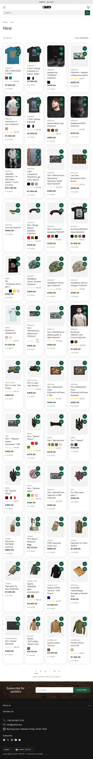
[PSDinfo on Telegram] (19, 740)
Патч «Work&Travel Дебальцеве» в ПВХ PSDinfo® (55, 335)
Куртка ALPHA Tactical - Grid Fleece (53, 590)
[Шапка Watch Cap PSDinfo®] (56, 107)
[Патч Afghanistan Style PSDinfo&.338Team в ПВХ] (56, 370)
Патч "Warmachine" (56, 440)
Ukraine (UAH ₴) (24, 749)
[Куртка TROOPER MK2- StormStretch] (34, 569)
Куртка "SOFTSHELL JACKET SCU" (33, 641)
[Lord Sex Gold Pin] (13, 212)
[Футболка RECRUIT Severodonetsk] (79, 213)
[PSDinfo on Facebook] (4, 740)
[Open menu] (4, 7)
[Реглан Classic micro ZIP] (79, 626)
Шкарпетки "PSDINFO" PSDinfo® (52, 75)
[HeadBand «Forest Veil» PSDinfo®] (56, 266)
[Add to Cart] (18, 48)
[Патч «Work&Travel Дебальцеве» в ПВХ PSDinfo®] (56, 315)
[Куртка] (34, 624)
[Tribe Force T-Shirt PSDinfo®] (13, 106)
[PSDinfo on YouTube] (15, 740)
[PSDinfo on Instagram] (11, 740)
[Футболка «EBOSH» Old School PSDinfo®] (79, 315)
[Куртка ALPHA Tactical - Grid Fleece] (56, 571)
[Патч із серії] (13, 370)
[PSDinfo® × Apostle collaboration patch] (79, 56)
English (7, 749)
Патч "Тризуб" (77, 440)
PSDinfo (21, 754)
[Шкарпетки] (56, 56)
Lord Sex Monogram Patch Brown (78, 178)
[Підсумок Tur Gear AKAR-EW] (13, 571)
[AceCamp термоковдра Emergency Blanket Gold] (79, 571)
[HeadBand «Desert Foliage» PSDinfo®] (79, 266)
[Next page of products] (59, 671)
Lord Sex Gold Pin (13, 227)
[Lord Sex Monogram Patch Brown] (79, 159)
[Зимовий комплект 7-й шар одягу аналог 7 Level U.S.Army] (13, 158)
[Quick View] (18, 54)
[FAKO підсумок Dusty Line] (56, 526)
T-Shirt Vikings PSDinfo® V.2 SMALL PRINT (33, 71)
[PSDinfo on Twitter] (8, 740)
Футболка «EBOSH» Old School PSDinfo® (78, 335)
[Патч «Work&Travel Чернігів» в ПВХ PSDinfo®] (56, 476)
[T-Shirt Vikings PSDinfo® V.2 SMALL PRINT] (34, 54)
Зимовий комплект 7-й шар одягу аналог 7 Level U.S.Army (11, 179)
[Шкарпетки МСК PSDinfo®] (79, 107)
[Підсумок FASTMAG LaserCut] (13, 526)
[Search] (87, 12)
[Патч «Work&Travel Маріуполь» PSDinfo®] (34, 313)
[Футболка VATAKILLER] (13, 315)
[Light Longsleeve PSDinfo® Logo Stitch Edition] (34, 157)
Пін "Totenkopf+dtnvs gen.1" (13, 284)
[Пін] (13, 266)
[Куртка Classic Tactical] (56, 626)
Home (5, 22)
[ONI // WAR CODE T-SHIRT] (13, 55)
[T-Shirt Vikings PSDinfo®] (34, 105)
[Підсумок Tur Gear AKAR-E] (79, 526)
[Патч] (56, 159)
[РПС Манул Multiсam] (34, 524)
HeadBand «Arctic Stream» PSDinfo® (34, 282)
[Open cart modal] (88, 7)
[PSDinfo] (46, 7)
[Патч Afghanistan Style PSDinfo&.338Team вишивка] (79, 370)
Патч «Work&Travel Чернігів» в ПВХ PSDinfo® (55, 495)
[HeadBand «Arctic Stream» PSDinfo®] (34, 264)
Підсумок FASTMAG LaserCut (9, 544)
